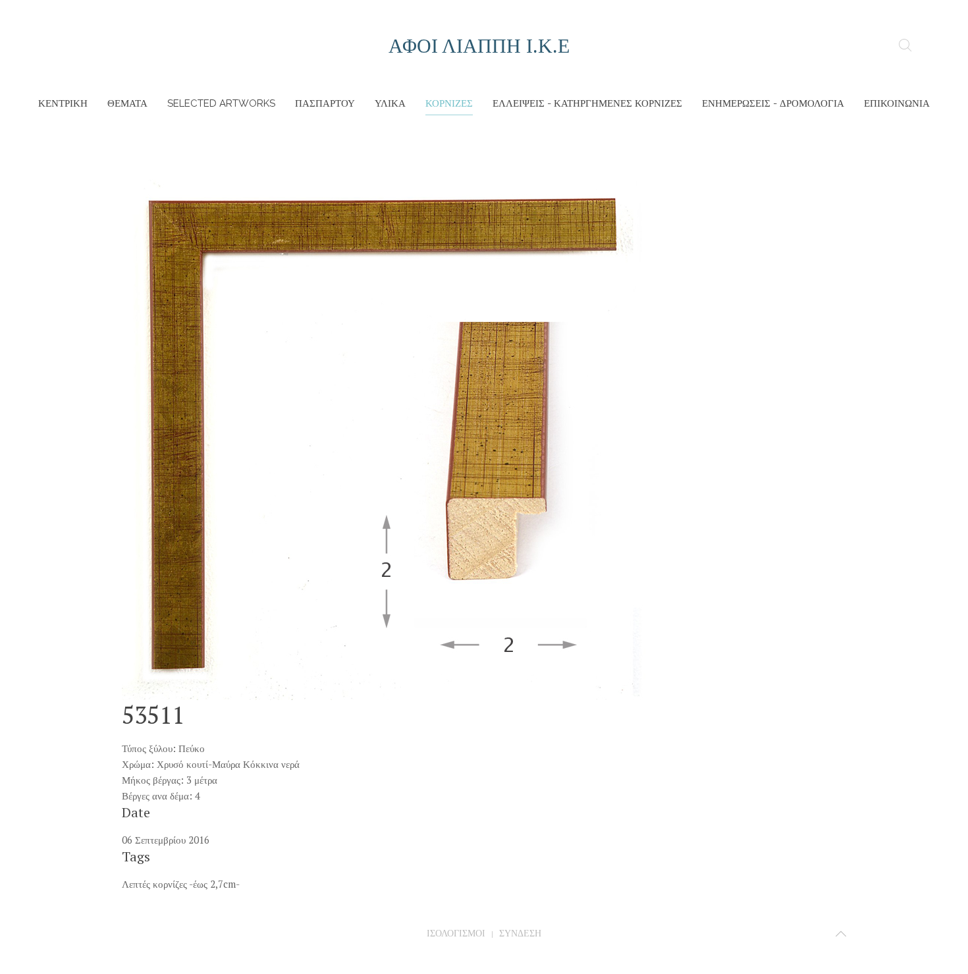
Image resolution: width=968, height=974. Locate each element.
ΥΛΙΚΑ (390, 103)
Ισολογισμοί (456, 933)
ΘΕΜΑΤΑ (127, 103)
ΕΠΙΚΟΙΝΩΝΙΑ (897, 103)
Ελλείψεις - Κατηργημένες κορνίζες (587, 103)
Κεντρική (63, 103)
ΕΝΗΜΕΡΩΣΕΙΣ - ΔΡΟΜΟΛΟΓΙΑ (773, 103)
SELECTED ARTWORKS (221, 103)
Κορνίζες (449, 103)
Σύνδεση (520, 933)
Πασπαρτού (325, 103)
